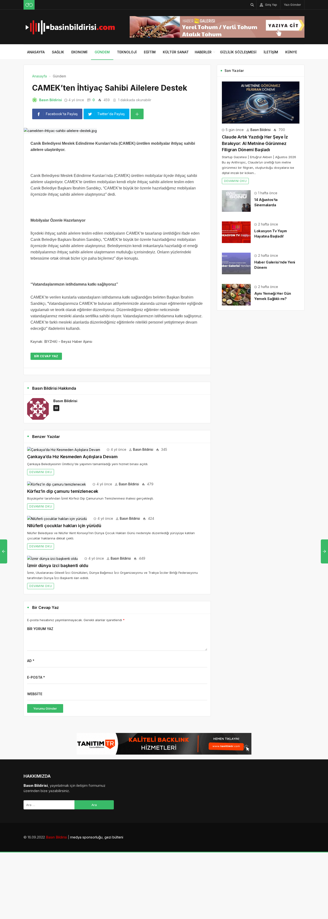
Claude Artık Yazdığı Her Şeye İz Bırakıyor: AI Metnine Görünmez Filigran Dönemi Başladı (255, 143)
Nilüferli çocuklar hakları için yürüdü (64, 525)
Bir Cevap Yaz (46, 356)
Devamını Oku (40, 472)
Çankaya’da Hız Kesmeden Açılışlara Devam (72, 456)
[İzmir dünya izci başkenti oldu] (52, 558)
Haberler (203, 52)
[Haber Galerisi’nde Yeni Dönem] (236, 263)
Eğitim (150, 52)
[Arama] (252, 4)
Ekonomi (79, 52)
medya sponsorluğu (86, 837)
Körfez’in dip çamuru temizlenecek (62, 491)
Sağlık (58, 52)
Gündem (102, 52)
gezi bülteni (113, 837)
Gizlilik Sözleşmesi (238, 52)
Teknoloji (127, 52)
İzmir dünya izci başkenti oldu (57, 565)
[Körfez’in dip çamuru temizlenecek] (56, 484)
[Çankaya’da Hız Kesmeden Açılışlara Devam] (63, 449)
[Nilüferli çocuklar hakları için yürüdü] (57, 518)
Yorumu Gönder (45, 708)
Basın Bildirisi (50, 100)
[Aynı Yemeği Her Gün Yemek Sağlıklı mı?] (236, 294)
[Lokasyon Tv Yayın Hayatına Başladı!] (236, 232)
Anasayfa (36, 52)
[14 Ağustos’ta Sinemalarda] (236, 201)
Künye (291, 52)
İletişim (271, 52)
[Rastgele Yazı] (29, 5)
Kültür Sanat (176, 52)
